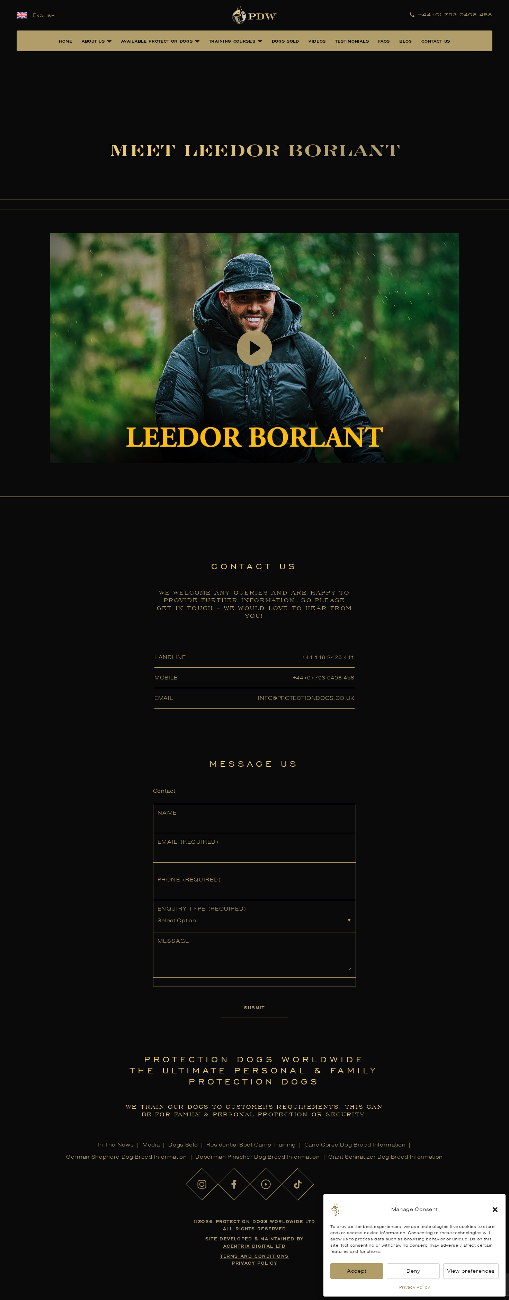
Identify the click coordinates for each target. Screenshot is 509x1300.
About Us (93, 41)
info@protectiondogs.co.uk (306, 698)
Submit (254, 1007)
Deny (413, 1271)
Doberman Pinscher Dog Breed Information (257, 1157)
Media (151, 1145)
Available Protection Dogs (157, 41)
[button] (495, 1209)
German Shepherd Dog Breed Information (126, 1157)
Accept (357, 1271)
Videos (317, 41)
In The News (116, 1145)
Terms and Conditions (254, 1256)
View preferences (471, 1271)
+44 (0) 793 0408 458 (324, 678)
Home (65, 41)
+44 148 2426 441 (328, 657)
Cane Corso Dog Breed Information (355, 1145)
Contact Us (435, 41)
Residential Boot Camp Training (251, 1145)
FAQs (384, 41)
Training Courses (232, 41)
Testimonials (352, 41)
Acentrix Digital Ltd (254, 1245)
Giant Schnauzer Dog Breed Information (385, 1157)
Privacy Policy (414, 1287)
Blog (405, 41)
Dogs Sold (285, 41)
